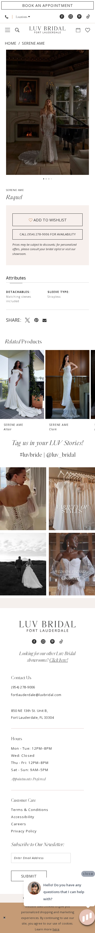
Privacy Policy (24, 831)
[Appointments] (78, 30)
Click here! (58, 660)
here (56, 929)
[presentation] (22, 384)
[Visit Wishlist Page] (87, 30)
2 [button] (46, 179)
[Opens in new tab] (23, 498)
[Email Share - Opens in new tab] (44, 320)
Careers (18, 824)
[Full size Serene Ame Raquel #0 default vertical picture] (47, 112)
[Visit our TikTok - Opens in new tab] (88, 16)
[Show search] (17, 30)
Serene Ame (33, 43)
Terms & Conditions (29, 809)
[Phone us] (6, 16)
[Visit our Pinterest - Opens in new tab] (79, 16)
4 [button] (51, 179)
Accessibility (22, 816)
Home (10, 43)
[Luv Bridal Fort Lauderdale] (47, 30)
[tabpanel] (47, 112)
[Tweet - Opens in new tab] (27, 320)
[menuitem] (6, 16)
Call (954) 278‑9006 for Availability (48, 234)
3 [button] (49, 179)
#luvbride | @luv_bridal (47, 455)
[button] (23, 17)
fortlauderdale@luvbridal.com (36, 695)
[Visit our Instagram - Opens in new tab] (70, 16)
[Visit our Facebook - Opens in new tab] (61, 16)
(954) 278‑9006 (23, 687)
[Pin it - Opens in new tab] (36, 320)
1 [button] (44, 179)
